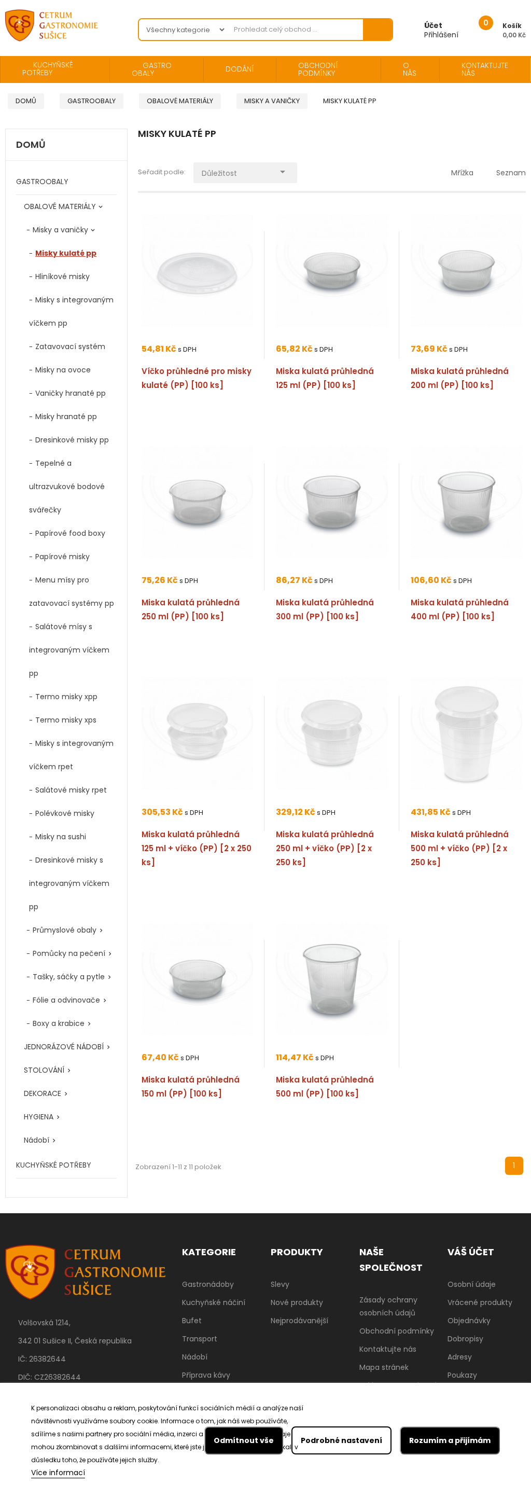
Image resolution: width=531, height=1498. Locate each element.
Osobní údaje (472, 1284)
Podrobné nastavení (341, 1440)
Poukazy (462, 1375)
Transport (199, 1339)
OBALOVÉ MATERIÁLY (60, 206)
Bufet (192, 1320)
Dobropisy (465, 1339)
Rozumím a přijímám (450, 1440)
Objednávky (469, 1320)
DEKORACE (42, 1093)
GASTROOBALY (42, 181)
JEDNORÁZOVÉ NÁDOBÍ (64, 1047)
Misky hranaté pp (66, 416)
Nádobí (36, 1140)
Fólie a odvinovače (66, 1000)
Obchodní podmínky (396, 1331)
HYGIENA (38, 1117)
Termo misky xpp (66, 696)
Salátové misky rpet (71, 790)
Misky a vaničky (60, 230)
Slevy (280, 1284)
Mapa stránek (384, 1367)
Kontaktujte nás (387, 1349)
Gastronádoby (208, 1284)
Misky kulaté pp (65, 253)
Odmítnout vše (244, 1440)
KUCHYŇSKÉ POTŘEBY (53, 1165)
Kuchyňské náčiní (213, 1302)
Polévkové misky (64, 813)
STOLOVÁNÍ (44, 1070)
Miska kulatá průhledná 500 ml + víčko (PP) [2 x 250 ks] (460, 848)
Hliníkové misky (62, 276)
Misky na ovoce (63, 370)
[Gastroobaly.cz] (85, 1279)
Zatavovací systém (70, 346)
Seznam (511, 173)
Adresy (460, 1357)
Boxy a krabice (59, 1023)
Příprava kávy (206, 1375)
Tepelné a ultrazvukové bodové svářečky (67, 486)
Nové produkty (297, 1302)
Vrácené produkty (480, 1302)
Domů (31, 145)
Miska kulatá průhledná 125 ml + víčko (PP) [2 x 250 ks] (196, 848)
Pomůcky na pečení (69, 953)
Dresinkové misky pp (72, 440)
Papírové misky (62, 556)
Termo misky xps (65, 720)
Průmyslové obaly (64, 930)
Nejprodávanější (299, 1320)
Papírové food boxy (70, 533)
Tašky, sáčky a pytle (69, 977)
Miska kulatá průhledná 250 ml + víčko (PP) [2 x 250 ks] (325, 848)
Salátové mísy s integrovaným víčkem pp (69, 649)
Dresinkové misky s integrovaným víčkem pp (69, 883)
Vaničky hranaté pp (70, 393)
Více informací (58, 1472)
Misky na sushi (60, 836)
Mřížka (462, 173)
